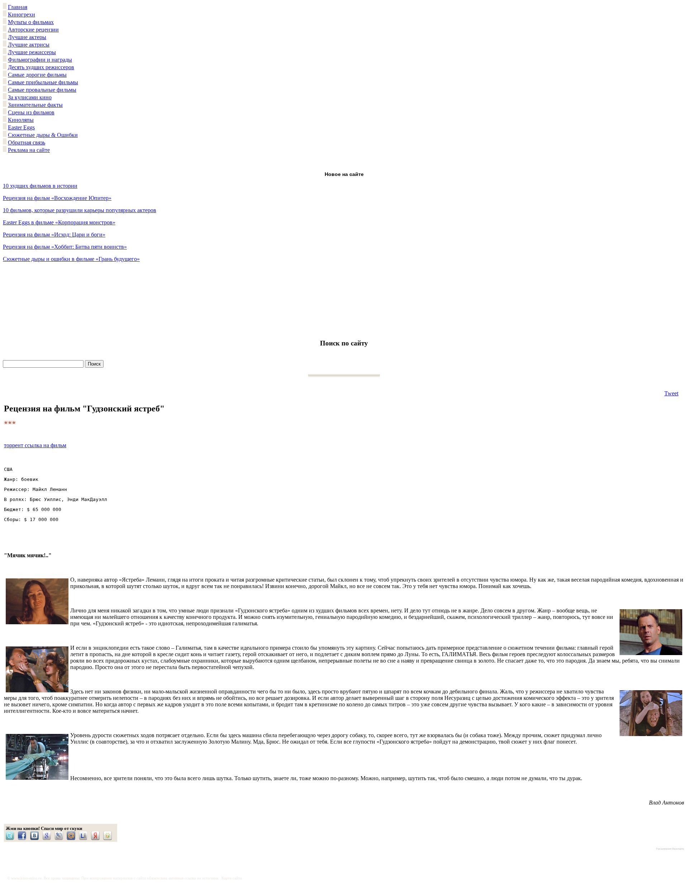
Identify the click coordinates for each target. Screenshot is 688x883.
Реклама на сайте (29, 150)
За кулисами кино (30, 97)
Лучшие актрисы (28, 45)
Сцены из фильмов (31, 112)
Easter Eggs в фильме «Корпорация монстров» (59, 222)
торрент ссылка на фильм (35, 445)
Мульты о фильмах (31, 22)
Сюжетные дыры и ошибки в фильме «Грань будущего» (71, 259)
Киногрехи (21, 14)
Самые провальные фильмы (42, 90)
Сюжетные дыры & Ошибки (43, 135)
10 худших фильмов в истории (40, 186)
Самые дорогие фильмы (37, 75)
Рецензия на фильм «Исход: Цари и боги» (54, 235)
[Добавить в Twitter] (12, 835)
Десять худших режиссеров (41, 67)
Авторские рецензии (33, 30)
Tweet (671, 393)
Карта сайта (231, 878)
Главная (17, 7)
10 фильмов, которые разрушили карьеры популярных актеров (79, 210)
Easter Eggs (21, 127)
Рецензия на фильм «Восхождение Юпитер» (57, 198)
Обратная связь (26, 142)
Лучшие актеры (27, 37)
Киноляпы (21, 120)
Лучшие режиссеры (32, 52)
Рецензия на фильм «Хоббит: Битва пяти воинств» (65, 247)
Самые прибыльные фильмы (43, 82)
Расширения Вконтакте (670, 849)
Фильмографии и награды (40, 60)
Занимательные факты (35, 105)
